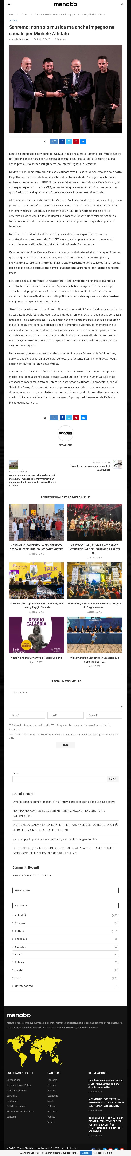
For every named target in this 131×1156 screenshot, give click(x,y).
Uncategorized (67, 986)
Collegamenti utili (20, 1073)
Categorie (54, 1073)
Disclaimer (12, 1101)
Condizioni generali (17, 1090)
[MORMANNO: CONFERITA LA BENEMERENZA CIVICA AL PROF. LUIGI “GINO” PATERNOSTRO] (36, 522)
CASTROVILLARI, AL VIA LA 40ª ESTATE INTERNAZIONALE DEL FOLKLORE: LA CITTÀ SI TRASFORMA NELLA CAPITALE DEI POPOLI (105, 1125)
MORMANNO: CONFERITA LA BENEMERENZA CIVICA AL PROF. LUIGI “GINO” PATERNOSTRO (106, 1102)
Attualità (67, 915)
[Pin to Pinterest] (76, 141)
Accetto (85, 1152)
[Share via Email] (83, 141)
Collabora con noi (16, 1106)
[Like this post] (55, 141)
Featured (67, 946)
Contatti (11, 1116)
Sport (67, 978)
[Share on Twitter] (69, 141)
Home (12, 14)
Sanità (67, 970)
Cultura (25, 14)
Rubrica (67, 962)
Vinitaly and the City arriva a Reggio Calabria (36, 657)
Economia (67, 939)
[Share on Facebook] (62, 141)
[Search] (121, 4)
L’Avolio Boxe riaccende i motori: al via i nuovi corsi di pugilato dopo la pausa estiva (63, 801)
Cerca (15, 773)
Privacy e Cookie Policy (19, 1085)
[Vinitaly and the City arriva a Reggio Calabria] (36, 635)
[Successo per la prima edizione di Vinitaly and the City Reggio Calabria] (36, 580)
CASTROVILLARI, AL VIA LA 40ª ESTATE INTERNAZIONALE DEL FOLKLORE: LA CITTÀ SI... (94, 549)
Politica (67, 954)
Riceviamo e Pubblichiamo (21, 1111)
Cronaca (67, 923)
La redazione (13, 1080)
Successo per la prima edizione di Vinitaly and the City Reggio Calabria (55, 839)
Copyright (12, 1095)
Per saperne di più (103, 1153)
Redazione (24, 39)
